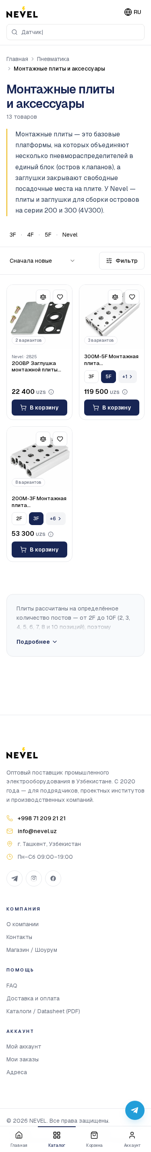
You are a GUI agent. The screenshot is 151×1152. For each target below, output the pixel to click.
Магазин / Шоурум (31, 949)
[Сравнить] (43, 297)
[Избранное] (60, 297)
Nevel (69, 234)
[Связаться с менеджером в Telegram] (135, 1110)
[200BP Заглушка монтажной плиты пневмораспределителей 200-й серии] (39, 317)
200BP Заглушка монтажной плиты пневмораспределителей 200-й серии (39, 367)
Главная (17, 59)
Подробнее (33, 641)
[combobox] (75, 32)
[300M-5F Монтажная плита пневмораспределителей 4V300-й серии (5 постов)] (112, 317)
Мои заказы (22, 1059)
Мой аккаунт (23, 1046)
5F (48, 234)
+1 (124, 376)
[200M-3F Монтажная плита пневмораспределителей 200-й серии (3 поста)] (39, 459)
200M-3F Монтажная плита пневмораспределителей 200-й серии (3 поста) (39, 502)
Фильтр (127, 260)
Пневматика (53, 59)
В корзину (44, 407)
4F (30, 234)
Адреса (16, 1072)
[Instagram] (34, 878)
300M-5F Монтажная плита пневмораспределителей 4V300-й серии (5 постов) (112, 360)
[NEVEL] (22, 12)
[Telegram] (14, 878)
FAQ (11, 985)
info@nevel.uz (37, 831)
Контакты (19, 937)
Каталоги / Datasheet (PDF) (43, 1011)
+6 (53, 518)
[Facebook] (53, 878)
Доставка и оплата (33, 998)
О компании (22, 924)
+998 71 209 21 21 (42, 818)
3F (13, 234)
